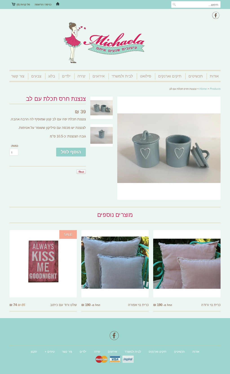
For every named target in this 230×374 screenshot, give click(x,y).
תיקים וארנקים (169, 76)
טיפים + (49, 351)
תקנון (34, 351)
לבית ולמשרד (122, 76)
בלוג (51, 76)
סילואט (145, 76)
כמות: (14, 145)
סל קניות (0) (23, 4)
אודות (214, 76)
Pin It (81, 171)
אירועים (99, 76)
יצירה (81, 76)
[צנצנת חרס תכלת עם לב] (169, 198)
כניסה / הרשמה (43, 4)
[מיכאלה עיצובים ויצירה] (115, 43)
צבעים (36, 76)
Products (215, 88)
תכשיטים (195, 76)
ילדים (66, 76)
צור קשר (17, 76)
